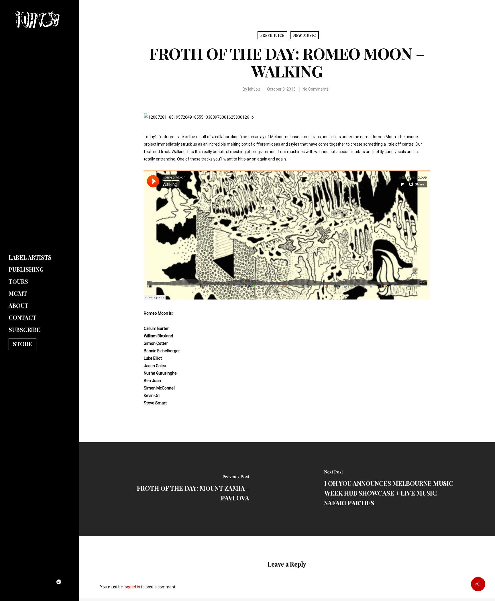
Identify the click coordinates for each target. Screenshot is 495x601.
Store (22, 344)
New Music (304, 35)
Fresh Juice (272, 35)
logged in (132, 587)
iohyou (254, 89)
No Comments (315, 89)
